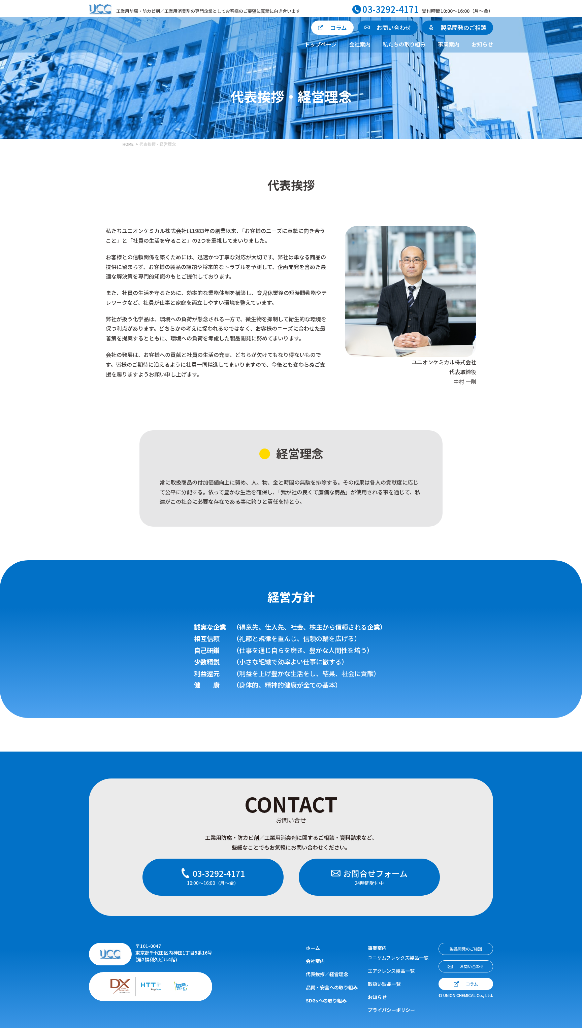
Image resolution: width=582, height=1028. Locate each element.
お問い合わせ (394, 27)
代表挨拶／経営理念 (327, 974)
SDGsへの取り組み (326, 1000)
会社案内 (359, 44)
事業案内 (448, 44)
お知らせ (482, 44)
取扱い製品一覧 (384, 984)
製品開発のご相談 (463, 27)
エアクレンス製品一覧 (391, 970)
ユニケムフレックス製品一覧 (398, 957)
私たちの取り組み (404, 44)
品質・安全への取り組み (332, 987)
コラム (338, 27)
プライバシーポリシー (391, 1009)
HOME (128, 144)
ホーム (313, 947)
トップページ (320, 44)
